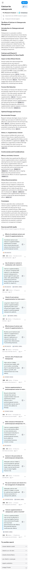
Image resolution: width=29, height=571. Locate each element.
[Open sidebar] (2, 2)
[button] (24, 2)
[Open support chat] (26, 568)
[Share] (25, 6)
